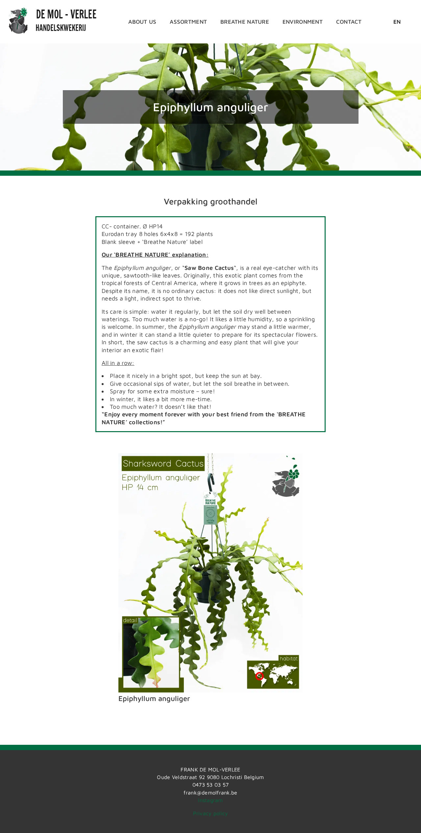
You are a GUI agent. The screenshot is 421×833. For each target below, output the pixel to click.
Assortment (188, 21)
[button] (397, 21)
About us (142, 21)
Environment (303, 21)
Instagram (210, 800)
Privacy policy (210, 813)
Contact (349, 21)
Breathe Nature (244, 21)
